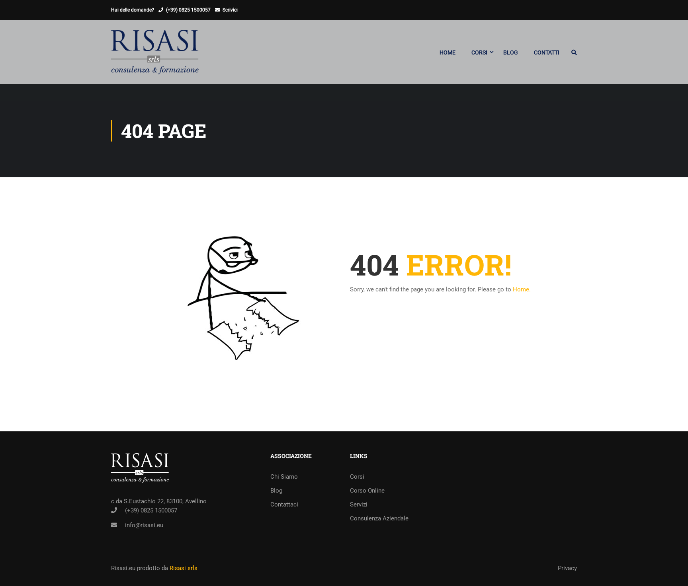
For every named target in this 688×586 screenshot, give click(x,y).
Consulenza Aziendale (379, 518)
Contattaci (284, 504)
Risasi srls (183, 568)
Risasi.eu (123, 568)
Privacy (567, 568)
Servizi (358, 504)
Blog (510, 52)
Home (447, 52)
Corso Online (367, 490)
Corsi (357, 476)
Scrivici (230, 10)
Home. (522, 289)
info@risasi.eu (144, 525)
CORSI (479, 52)
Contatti (546, 52)
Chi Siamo (284, 476)
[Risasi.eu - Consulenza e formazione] (155, 56)
